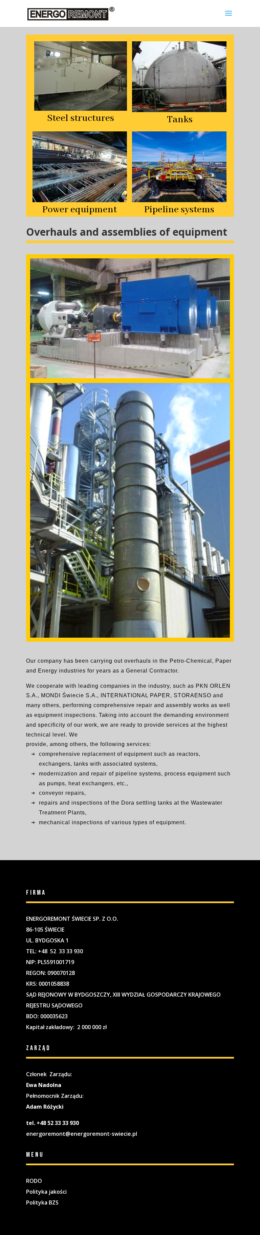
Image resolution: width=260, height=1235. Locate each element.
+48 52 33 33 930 (60, 951)
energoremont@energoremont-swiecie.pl (81, 1133)
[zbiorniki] (130, 376)
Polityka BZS (42, 1202)
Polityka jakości (46, 1191)
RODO (34, 1181)
